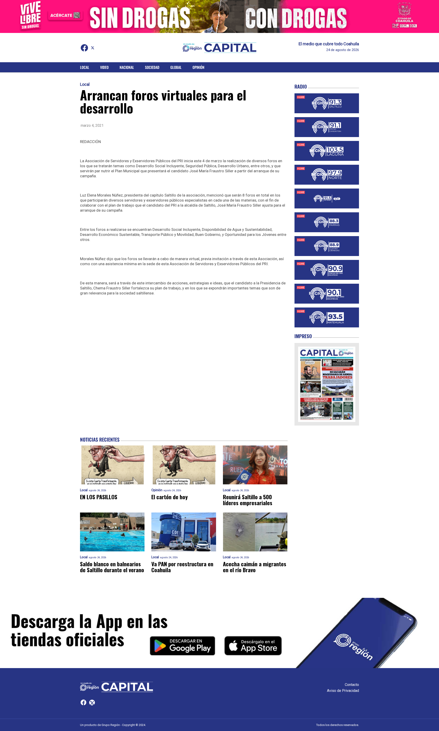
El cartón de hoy (169, 497)
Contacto (352, 684)
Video (104, 67)
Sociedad (152, 67)
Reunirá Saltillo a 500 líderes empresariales (247, 500)
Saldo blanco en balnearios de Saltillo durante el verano (112, 567)
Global (176, 67)
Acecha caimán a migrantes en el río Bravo (254, 567)
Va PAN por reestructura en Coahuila (182, 567)
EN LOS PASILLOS (98, 497)
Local (84, 67)
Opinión (198, 67)
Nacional (127, 67)
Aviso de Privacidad (343, 690)
